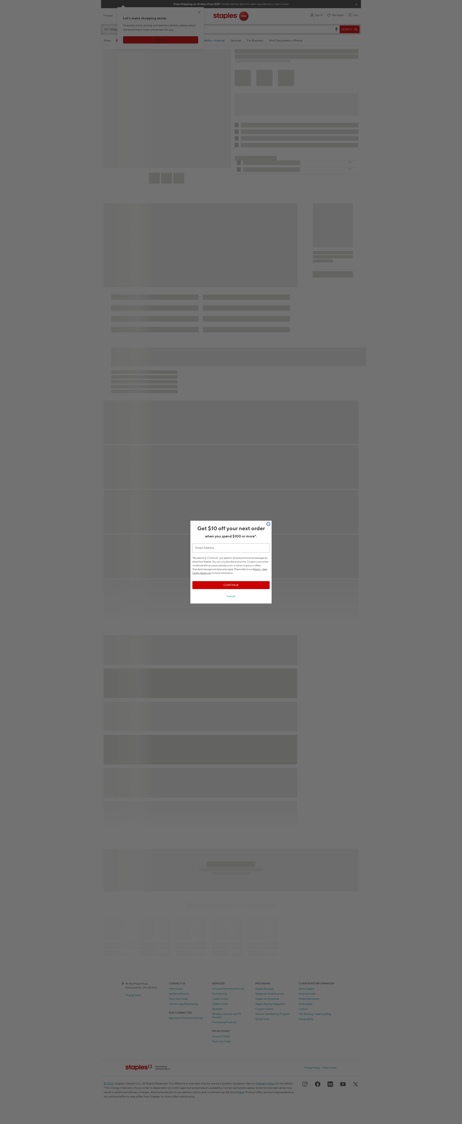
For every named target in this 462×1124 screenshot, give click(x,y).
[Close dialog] (268, 524)
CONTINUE (231, 585)
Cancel (231, 596)
